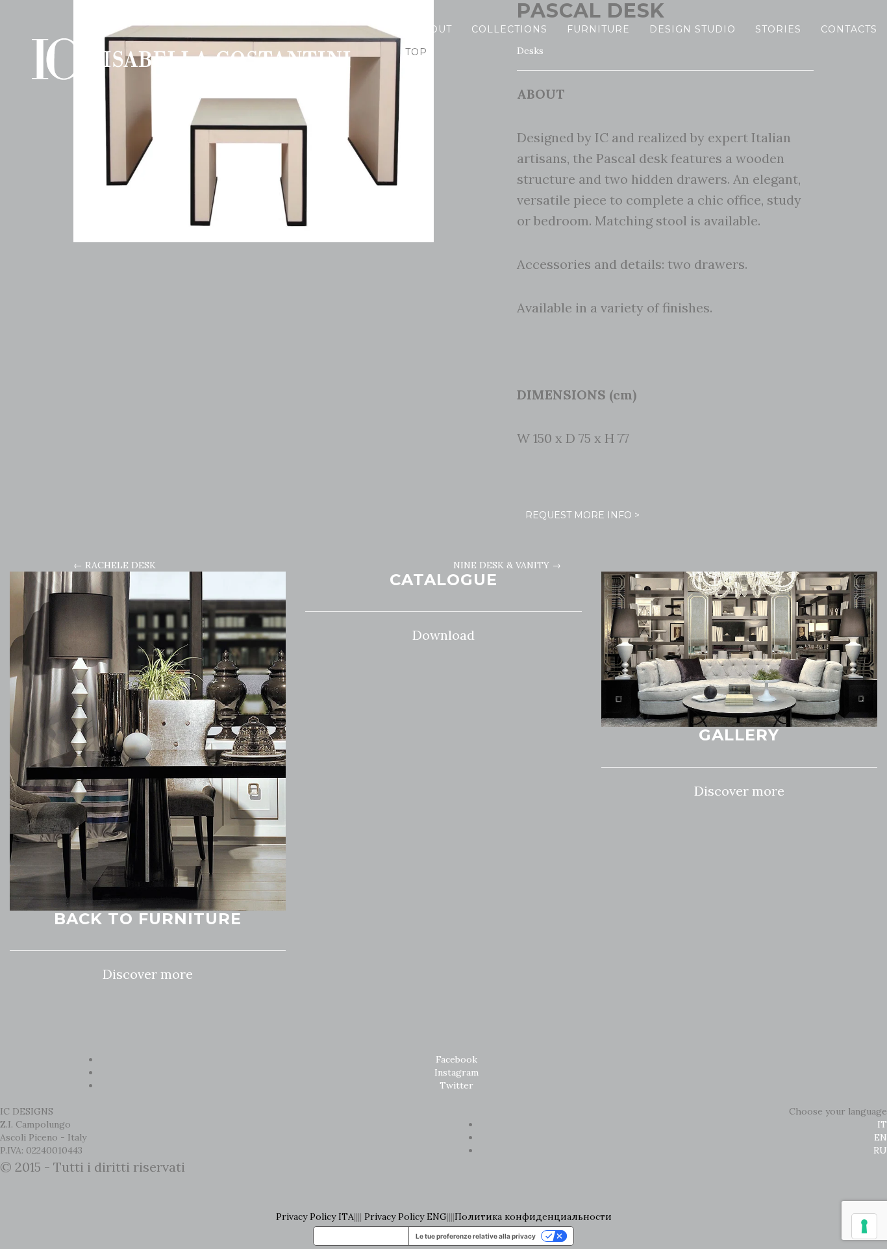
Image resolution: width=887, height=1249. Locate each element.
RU (880, 1150)
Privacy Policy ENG (405, 1216)
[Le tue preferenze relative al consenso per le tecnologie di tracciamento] (864, 1226)
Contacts (849, 29)
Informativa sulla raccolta (361, 1236)
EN (880, 1137)
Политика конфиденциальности (533, 1216)
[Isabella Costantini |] (188, 29)
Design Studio (692, 29)
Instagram (456, 1072)
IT (882, 1124)
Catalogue (443, 579)
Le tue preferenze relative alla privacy (476, 1236)
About (433, 29)
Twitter (456, 1085)
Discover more (148, 974)
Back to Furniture (148, 918)
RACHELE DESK (114, 565)
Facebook (456, 1059)
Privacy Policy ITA (315, 1216)
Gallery (739, 734)
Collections (509, 29)
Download (443, 635)
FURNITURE (598, 29)
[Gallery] (739, 648)
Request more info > (582, 515)
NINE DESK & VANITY (507, 565)
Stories (778, 29)
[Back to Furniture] (148, 740)
